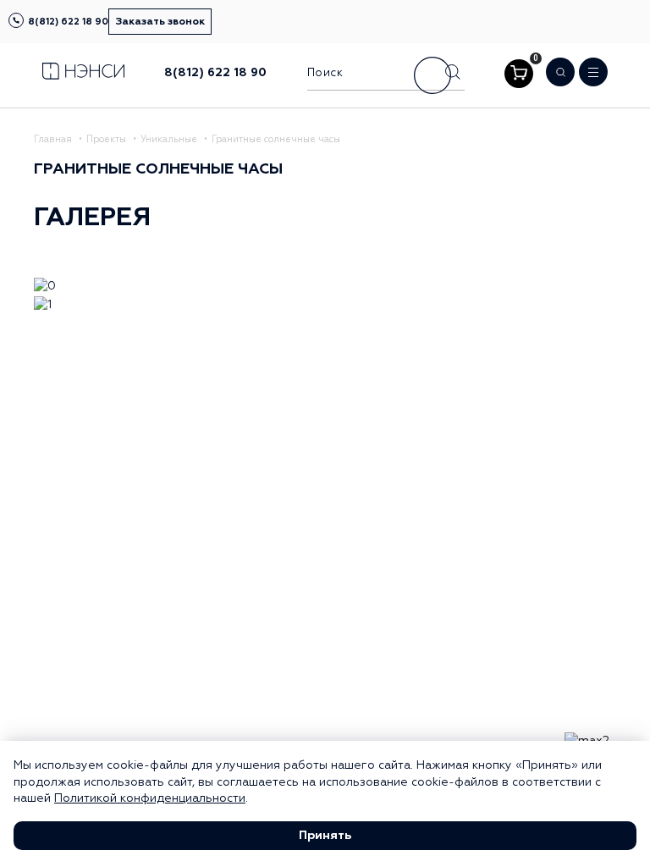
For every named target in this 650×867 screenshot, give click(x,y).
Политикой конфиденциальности (149, 798)
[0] (518, 73)
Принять (325, 836)
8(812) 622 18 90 (68, 21)
